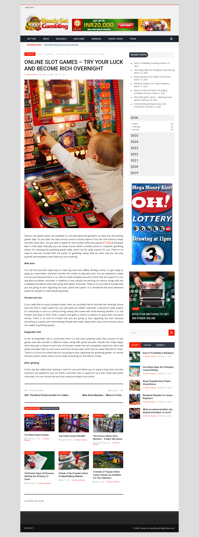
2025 (134, 135)
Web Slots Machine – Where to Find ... (102, 395)
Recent (135, 345)
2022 (134, 154)
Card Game (78, 38)
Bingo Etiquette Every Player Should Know (152, 76)
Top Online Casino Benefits (72, 436)
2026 (134, 118)
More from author (50, 408)
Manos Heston (32, 74)
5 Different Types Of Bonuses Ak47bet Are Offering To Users (39, 476)
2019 (134, 173)
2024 (134, 142)
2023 (134, 148)
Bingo (46, 38)
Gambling (96, 38)
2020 (134, 167)
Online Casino (115, 38)
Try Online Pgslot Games (36, 435)
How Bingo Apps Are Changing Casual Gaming (154, 70)
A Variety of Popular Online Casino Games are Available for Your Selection (107, 475)
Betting (32, 38)
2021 (134, 160)
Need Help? (29, 7)
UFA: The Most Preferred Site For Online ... (47, 395)
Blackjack (61, 38)
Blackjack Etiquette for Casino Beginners (152, 83)
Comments (160, 345)
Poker (133, 38)
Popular (147, 345)
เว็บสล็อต (107, 242)
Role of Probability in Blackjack (147, 63)
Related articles (32, 408)
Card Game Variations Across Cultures (61, 45)
